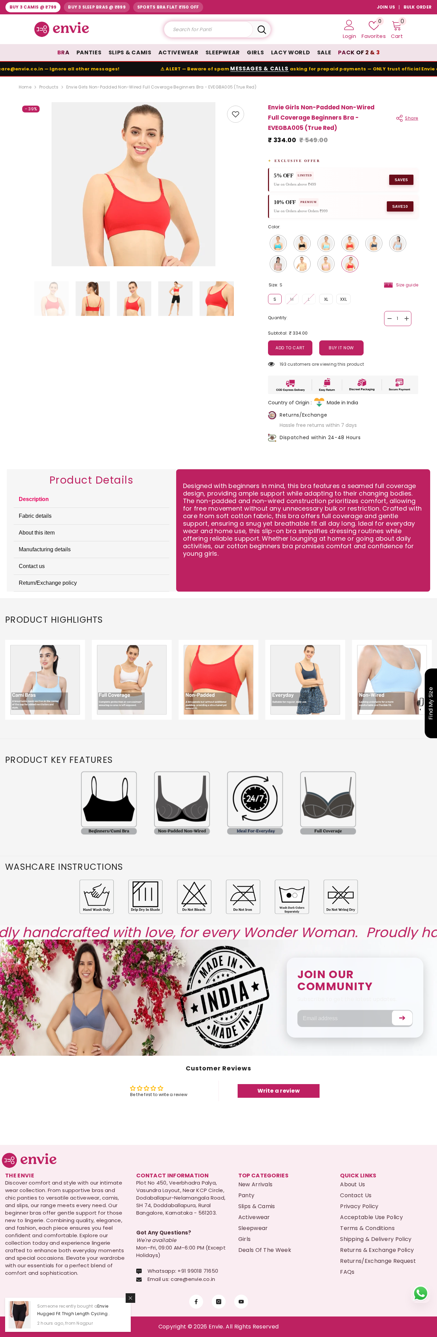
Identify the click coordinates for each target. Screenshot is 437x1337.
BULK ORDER (418, 7)
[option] (133, 184)
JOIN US (386, 7)
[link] (235, 114)
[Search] (217, 29)
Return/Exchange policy (48, 583)
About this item (37, 533)
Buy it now (341, 348)
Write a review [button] (278, 1091)
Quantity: (277, 318)
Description (34, 499)
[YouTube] (241, 1302)
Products (48, 87)
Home (25, 87)
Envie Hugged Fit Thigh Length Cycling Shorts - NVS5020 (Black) (72, 1313)
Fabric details (35, 516)
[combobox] (208, 29)
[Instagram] (219, 1302)
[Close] (130, 1298)
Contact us (32, 566)
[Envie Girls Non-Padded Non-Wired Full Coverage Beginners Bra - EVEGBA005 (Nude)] (302, 264)
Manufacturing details (45, 549)
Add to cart (290, 348)
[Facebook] (196, 1302)
